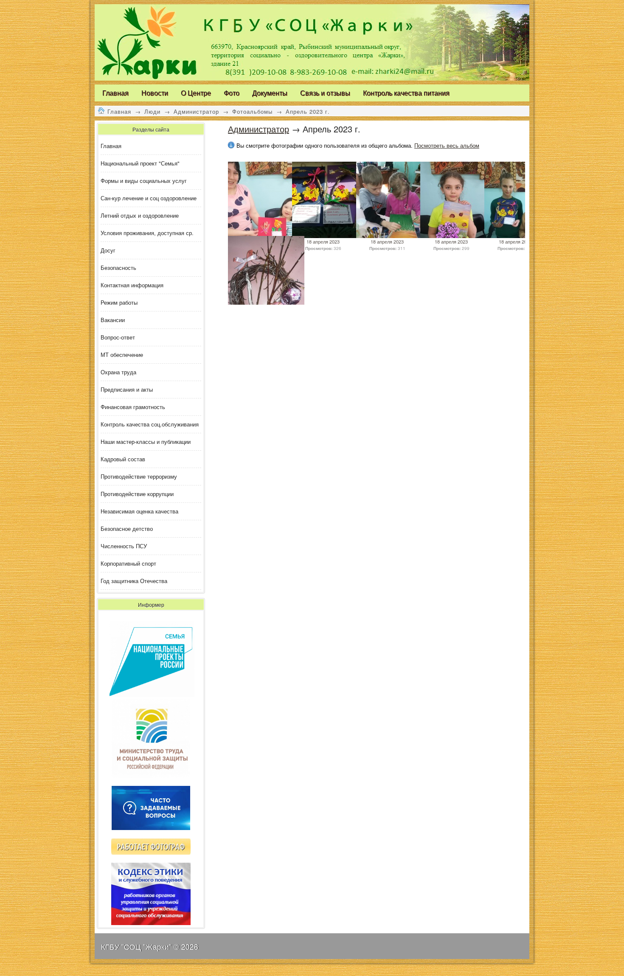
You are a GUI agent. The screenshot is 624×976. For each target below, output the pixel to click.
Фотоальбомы (252, 111)
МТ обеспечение (122, 355)
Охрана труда (118, 372)
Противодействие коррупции (137, 494)
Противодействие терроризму (139, 476)
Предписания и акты (127, 389)
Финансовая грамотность (133, 407)
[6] (522, 236)
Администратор (196, 111)
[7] (458, 236)
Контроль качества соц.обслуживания (150, 424)
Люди (152, 111)
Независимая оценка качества (139, 511)
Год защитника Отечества (134, 581)
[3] (330, 236)
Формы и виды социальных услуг (144, 181)
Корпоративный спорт (128, 563)
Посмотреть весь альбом (446, 145)
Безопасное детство (127, 528)
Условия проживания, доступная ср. (147, 233)
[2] (394, 236)
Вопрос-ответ (118, 337)
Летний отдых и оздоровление (140, 215)
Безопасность (118, 268)
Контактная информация (132, 285)
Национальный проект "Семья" (140, 163)
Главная (119, 111)
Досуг (108, 250)
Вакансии (113, 320)
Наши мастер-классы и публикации (146, 442)
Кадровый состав (123, 459)
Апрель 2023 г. (308, 111)
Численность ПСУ (124, 546)
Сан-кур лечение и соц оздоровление (149, 198)
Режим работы (119, 302)
